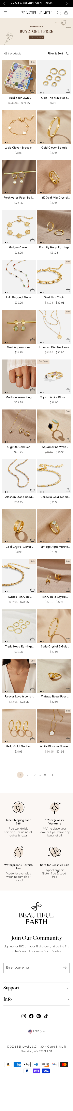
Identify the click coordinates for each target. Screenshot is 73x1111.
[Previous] (4, 3)
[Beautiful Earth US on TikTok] (46, 1016)
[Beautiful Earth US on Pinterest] (38, 1016)
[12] (54, 78)
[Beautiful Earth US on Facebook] (31, 1016)
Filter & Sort (55, 53)
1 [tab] (41, 92)
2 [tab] (43, 92)
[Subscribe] (64, 967)
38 (45, 775)
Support (11, 988)
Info (7, 999)
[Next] (66, 3)
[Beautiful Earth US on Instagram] (23, 1016)
